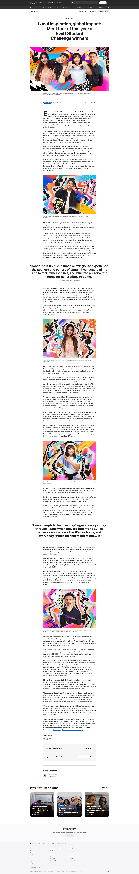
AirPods (32, 861)
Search (104, 11)
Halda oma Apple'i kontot (55, 848)
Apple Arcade (53, 860)
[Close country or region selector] (108, 3)
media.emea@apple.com (49, 776)
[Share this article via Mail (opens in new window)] (91, 102)
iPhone (31, 852)
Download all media (84, 757)
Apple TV (52, 856)
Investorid (72, 858)
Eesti (108, 871)
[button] (84, 2)
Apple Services (82, 11)
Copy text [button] (87, 748)
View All (104, 787)
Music (31, 859)
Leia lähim (32, 867)
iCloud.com (52, 850)
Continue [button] (103, 2)
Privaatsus (72, 848)
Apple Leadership (73, 856)
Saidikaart (78, 871)
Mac (31, 848)
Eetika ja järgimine (74, 860)
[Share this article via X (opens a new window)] (88, 102)
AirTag (31, 863)
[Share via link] (94, 102)
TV (30, 857)
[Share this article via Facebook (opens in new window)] (85, 102)
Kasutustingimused (70, 871)
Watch (31, 855)
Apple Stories (93, 11)
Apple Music (52, 858)
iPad (31, 850)
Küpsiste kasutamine (60, 871)
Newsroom (34, 11)
